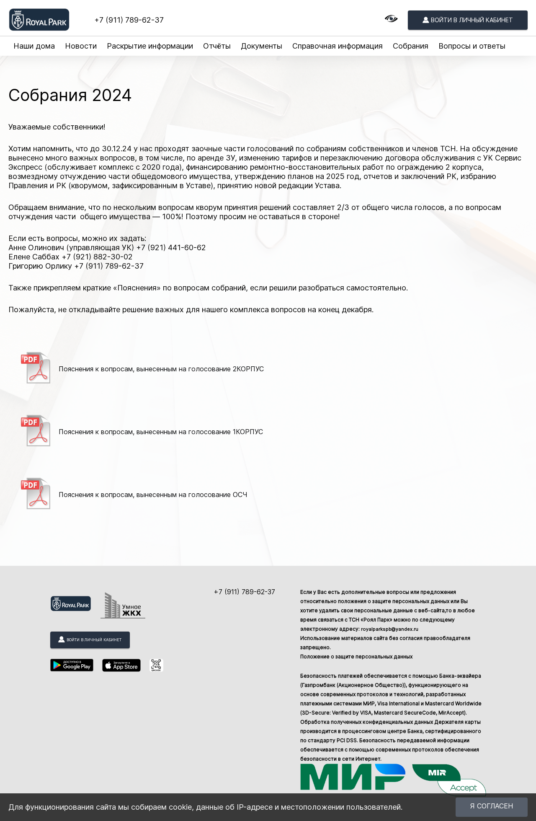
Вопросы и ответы (471, 45)
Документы (261, 45)
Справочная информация (337, 45)
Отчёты (217, 45)
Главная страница (34, 69)
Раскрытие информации (150, 45)
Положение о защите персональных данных (356, 656)
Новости (81, 45)
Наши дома (34, 45)
